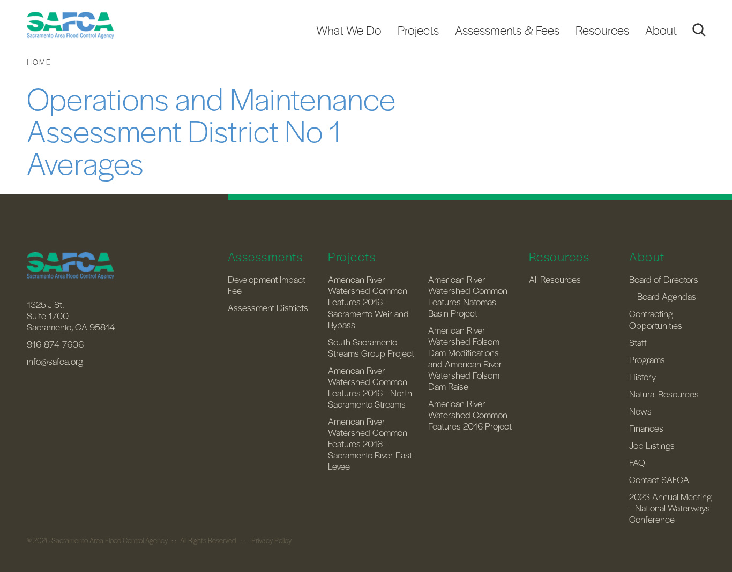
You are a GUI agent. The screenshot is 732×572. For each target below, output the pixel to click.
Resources (602, 30)
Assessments (265, 256)
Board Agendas (666, 296)
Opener (698, 30)
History (642, 376)
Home (39, 62)
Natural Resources (664, 393)
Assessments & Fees (507, 30)
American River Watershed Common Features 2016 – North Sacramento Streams (370, 387)
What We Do (349, 30)
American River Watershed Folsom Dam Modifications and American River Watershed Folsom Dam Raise (465, 358)
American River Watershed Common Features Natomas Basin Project (467, 296)
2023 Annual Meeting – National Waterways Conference (670, 507)
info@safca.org (55, 361)
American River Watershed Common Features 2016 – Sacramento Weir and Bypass (368, 301)
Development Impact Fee (266, 285)
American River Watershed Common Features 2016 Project (470, 414)
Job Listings (652, 445)
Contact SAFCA (659, 479)
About (661, 30)
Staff (638, 342)
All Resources (555, 279)
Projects (418, 30)
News (640, 410)
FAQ (637, 462)
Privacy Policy (271, 540)
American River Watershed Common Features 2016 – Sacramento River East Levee (370, 443)
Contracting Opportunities (655, 319)
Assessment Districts (268, 307)
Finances (646, 428)
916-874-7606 (55, 343)
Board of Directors (663, 279)
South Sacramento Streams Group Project (371, 347)
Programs (647, 359)
